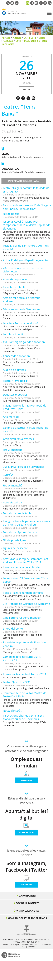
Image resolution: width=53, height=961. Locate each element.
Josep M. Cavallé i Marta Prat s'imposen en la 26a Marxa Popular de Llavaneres (26, 225)
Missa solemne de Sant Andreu (22, 309)
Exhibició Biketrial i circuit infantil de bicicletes (25, 429)
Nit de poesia (11, 214)
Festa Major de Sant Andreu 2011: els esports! (26, 247)
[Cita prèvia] (27, 2)
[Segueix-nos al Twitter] (45, 4)
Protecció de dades (29, 944)
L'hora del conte (13, 628)
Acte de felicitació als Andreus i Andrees (22, 299)
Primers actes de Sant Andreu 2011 (24, 674)
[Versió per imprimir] (18, 97)
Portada (5, 37)
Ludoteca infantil (13, 334)
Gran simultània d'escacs (18, 439)
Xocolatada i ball (13, 502)
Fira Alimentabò (13, 450)
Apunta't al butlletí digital (26, 814)
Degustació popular (15, 394)
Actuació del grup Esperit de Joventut (26, 260)
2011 (18, 40)
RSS (23, 947)
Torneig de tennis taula (17, 513)
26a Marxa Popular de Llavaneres (23, 466)
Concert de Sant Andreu (17, 356)
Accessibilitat (45, 944)
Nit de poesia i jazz (14, 540)
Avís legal (15, 944)
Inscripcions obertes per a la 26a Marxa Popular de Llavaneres (23, 717)
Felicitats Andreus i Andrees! (20, 323)
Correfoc (8, 474)
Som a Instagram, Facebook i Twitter (26, 866)
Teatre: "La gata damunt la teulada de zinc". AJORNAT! (26, 189)
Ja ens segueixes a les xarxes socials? (26, 852)
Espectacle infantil (14, 287)
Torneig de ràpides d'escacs (20, 532)
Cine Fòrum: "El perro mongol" (22, 617)
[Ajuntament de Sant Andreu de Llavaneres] (26, 934)
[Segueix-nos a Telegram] (32, 4)
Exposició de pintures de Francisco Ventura (24, 644)
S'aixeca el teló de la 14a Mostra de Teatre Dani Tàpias (24, 694)
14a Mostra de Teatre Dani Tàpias (24, 42)
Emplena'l (26, 780)
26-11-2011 (30, 37)
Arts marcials (11, 416)
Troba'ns (26, 884)
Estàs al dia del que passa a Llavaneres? (26, 800)
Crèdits (5, 944)
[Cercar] (17, 4)
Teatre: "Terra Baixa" (15, 380)
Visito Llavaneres (27, 910)
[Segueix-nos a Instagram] (36, 4)
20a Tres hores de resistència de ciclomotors (23, 269)
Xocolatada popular (15, 279)
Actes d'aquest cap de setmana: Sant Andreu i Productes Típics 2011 (25, 560)
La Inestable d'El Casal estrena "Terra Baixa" (25, 579)
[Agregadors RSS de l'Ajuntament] (50, 4)
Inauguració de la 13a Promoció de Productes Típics (24, 407)
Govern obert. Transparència (27, 918)
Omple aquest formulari (27, 762)
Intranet (31, 947)
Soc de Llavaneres (27, 903)
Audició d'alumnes (14, 370)
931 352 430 (32, 942)
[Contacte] (12, 4)
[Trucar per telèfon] (8, 4)
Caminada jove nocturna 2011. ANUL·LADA (22, 658)
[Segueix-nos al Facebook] (41, 4)
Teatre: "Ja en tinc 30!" (16, 682)
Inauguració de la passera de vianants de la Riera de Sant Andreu (26, 522)
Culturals (8, 40)
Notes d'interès (12, 710)
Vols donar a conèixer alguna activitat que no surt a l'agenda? (26, 748)
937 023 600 (19, 942)
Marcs (42, 37)
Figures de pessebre (15, 548)
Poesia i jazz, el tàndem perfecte (23, 592)
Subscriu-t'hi (26, 832)
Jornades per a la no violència (21, 567)
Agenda (17, 37)
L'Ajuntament (27, 895)
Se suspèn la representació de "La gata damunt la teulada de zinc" (27, 207)
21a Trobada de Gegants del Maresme (26, 604)
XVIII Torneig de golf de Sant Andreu (25, 342)
